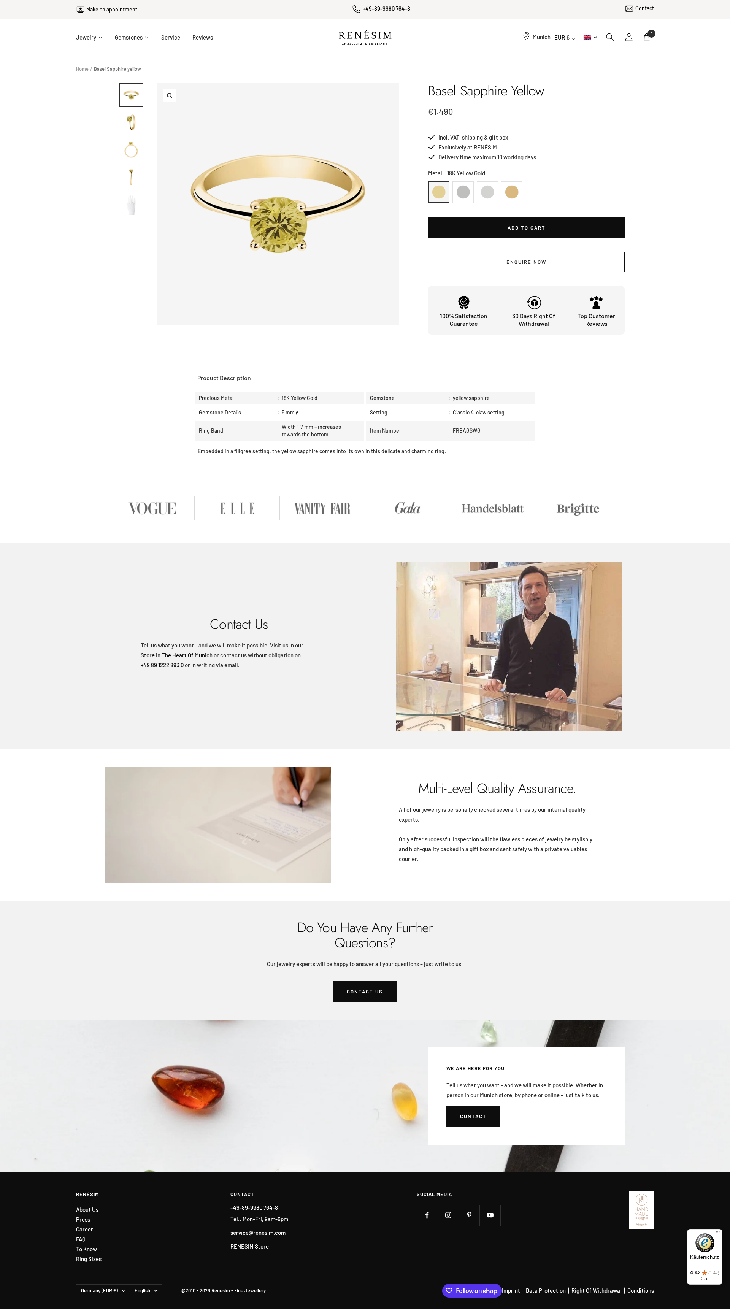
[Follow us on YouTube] (489, 1215)
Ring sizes (89, 1259)
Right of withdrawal (596, 1290)
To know (86, 1249)
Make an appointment (111, 9)
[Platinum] (463, 192)
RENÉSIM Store (249, 1246)
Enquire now (526, 262)
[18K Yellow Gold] (438, 192)
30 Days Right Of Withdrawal (533, 319)
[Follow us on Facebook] (427, 1215)
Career (84, 1229)
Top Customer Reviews (596, 319)
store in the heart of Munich (177, 655)
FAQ (81, 1239)
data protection (546, 1290)
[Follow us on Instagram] (448, 1215)
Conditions (640, 1290)
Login (629, 37)
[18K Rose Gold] (511, 192)
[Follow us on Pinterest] (469, 1215)
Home (82, 69)
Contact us (365, 991)
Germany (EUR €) (99, 1290)
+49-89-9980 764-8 (386, 8)
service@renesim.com (258, 1232)
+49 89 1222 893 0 (162, 665)
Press (83, 1219)
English (589, 37)
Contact (644, 8)
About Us (87, 1209)
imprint (511, 1290)
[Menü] (717, 1233)
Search (610, 37)
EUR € (562, 37)
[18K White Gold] (487, 192)
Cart (651, 34)
